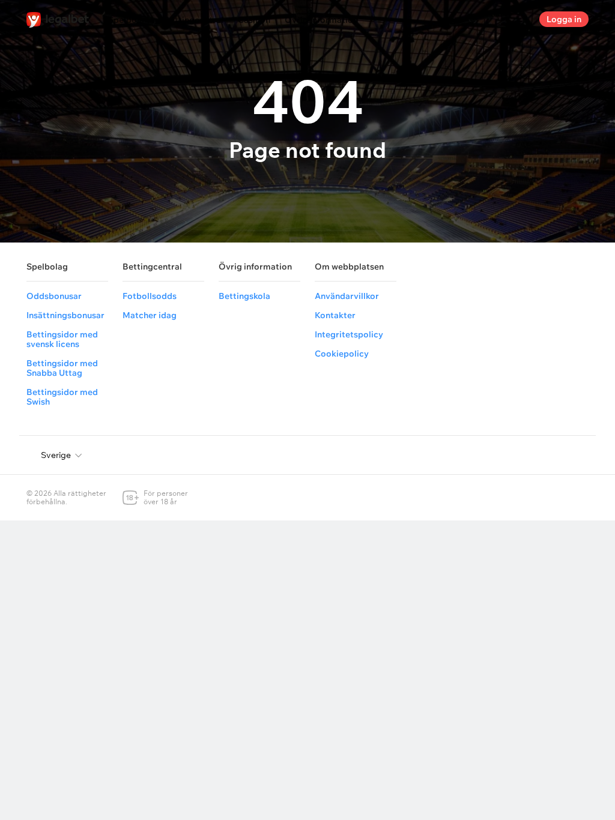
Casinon (254, 20)
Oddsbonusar (54, 296)
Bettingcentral (193, 20)
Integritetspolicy (349, 334)
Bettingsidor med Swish (62, 397)
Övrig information (321, 20)
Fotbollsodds (150, 296)
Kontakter (335, 315)
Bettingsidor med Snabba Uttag (62, 368)
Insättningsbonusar (65, 315)
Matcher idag (150, 315)
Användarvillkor (347, 296)
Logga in (564, 19)
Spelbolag (129, 20)
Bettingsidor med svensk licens (62, 339)
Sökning (520, 19)
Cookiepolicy (342, 353)
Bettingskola (244, 296)
